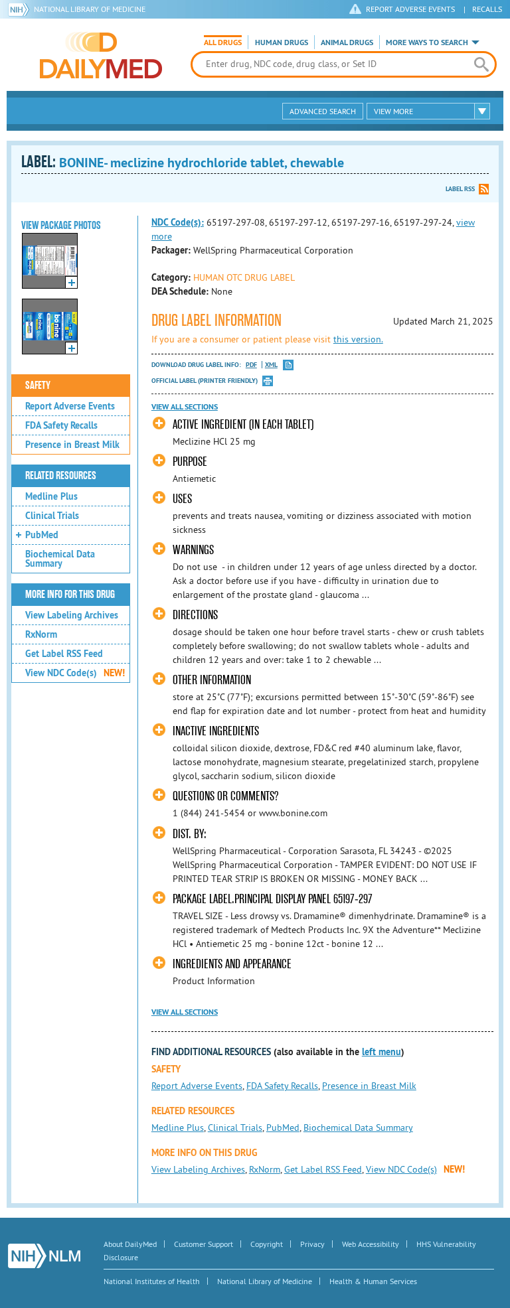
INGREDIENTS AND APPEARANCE (232, 964)
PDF (251, 364)
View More (393, 111)
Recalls (487, 9)
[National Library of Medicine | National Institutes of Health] (44, 1256)
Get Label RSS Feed (64, 654)
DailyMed (101, 55)
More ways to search (427, 42)
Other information (212, 680)
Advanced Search (323, 111)
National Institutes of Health (152, 1281)
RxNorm (41, 634)
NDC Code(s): (177, 222)
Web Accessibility (370, 1244)
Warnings (193, 549)
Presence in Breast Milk (72, 445)
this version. (358, 339)
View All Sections (184, 406)
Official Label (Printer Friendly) (204, 380)
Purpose (190, 461)
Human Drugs (281, 42)
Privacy (312, 1244)
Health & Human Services (373, 1281)
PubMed (41, 535)
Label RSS (460, 188)
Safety (37, 385)
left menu (381, 1052)
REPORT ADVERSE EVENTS (410, 9)
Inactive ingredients (216, 731)
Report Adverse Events (70, 406)
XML (271, 364)
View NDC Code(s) (75, 673)
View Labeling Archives (71, 615)
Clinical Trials (52, 516)
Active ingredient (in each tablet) (243, 424)
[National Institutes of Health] (21, 9)
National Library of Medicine (89, 9)
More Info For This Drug (70, 594)
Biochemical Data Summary (60, 558)
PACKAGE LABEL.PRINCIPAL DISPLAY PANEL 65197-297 (273, 899)
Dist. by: (190, 833)
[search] (481, 64)
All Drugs (223, 42)
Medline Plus (51, 496)
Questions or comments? (225, 796)
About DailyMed (130, 1244)
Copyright (266, 1244)
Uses (182, 498)
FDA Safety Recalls (61, 425)
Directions (195, 614)
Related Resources (60, 475)
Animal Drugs (347, 42)
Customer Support (203, 1244)
